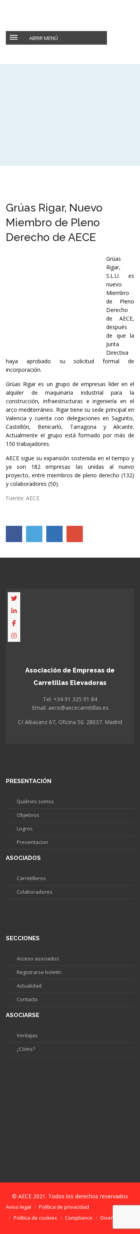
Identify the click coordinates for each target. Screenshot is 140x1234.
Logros (25, 828)
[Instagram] (14, 635)
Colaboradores (34, 891)
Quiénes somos (35, 801)
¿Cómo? (26, 1048)
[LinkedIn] (14, 611)
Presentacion (32, 842)
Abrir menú (43, 38)
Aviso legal (18, 1206)
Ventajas (27, 1035)
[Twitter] (14, 598)
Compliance (79, 1217)
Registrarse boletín (39, 972)
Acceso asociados (38, 958)
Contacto (27, 999)
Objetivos (28, 814)
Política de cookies (35, 1217)
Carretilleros (31, 878)
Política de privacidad (64, 1206)
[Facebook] (14, 623)
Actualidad (29, 985)
